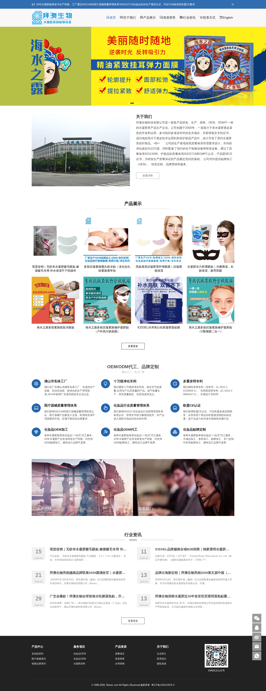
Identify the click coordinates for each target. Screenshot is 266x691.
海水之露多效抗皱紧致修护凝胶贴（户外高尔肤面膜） (107, 329)
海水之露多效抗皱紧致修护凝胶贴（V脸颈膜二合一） (210, 329)
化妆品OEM (79, 653)
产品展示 (149, 17)
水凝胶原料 (79, 663)
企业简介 (161, 653)
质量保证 (119, 653)
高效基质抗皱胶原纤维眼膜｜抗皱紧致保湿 (159, 268)
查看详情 (148, 175)
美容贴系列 (37, 653)
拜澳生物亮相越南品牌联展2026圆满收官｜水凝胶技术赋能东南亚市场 (100, 573)
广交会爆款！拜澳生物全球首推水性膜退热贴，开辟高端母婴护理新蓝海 (102, 596)
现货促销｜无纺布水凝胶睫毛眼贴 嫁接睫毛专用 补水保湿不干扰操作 (55, 268)
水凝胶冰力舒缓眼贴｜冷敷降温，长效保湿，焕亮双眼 (210, 268)
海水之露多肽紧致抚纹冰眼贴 (55, 327)
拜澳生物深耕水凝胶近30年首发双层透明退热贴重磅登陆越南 (199, 596)
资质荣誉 (169, 17)
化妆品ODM (79, 658)
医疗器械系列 (39, 658)
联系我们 (161, 658)
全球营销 (119, 663)
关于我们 (129, 17)
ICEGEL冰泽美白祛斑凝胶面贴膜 (159, 327)
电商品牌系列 (39, 663)
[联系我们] (256, 627)
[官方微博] (256, 637)
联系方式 (209, 17)
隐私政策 (161, 663)
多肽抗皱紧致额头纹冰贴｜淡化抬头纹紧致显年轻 (107, 268)
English (228, 17)
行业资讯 (189, 17)
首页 (113, 17)
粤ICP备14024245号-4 (162, 685)
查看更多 (133, 346)
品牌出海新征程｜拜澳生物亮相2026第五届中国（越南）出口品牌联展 (206, 573)
